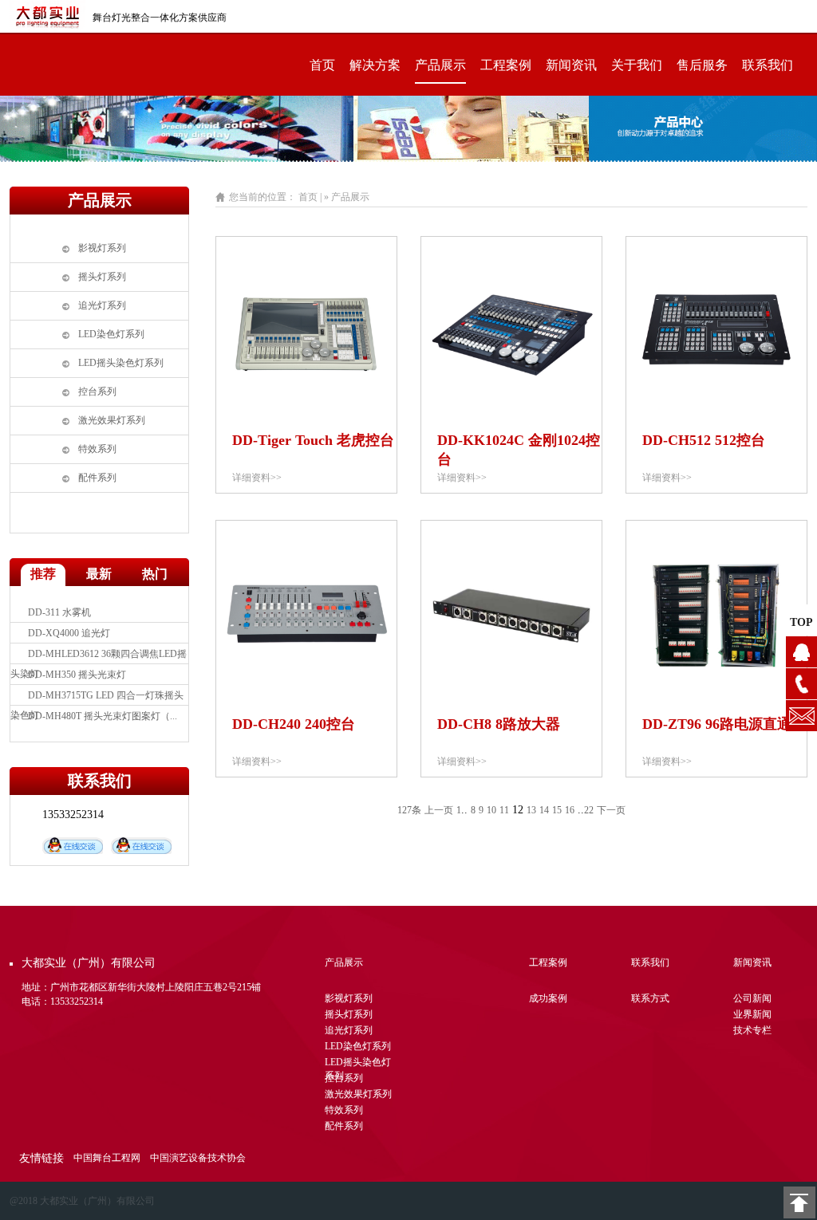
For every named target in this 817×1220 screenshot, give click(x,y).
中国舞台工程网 (106, 1157)
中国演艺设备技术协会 (198, 1157)
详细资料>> (257, 477)
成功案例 (548, 998)
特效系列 (97, 449)
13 (531, 810)
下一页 (611, 810)
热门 (155, 573)
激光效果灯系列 (111, 420)
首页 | (310, 197)
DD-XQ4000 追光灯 (69, 633)
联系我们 (767, 65)
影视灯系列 (102, 248)
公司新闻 (752, 998)
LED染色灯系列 (111, 334)
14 (544, 810)
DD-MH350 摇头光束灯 (77, 674)
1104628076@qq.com (801, 715)
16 (569, 810)
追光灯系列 (102, 305)
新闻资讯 (571, 65)
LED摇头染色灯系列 (121, 362)
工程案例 (505, 65)
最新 (99, 573)
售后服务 (702, 65)
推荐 (43, 573)
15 (557, 810)
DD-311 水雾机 (59, 612)
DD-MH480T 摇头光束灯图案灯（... (102, 716)
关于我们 (636, 65)
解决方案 (375, 65)
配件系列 (97, 477)
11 (504, 810)
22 (589, 810)
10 (491, 810)
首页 (322, 65)
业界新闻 (752, 1014)
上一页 (438, 810)
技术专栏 (752, 1030)
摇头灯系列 (102, 276)
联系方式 (650, 998)
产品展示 (440, 65)
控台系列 (97, 391)
